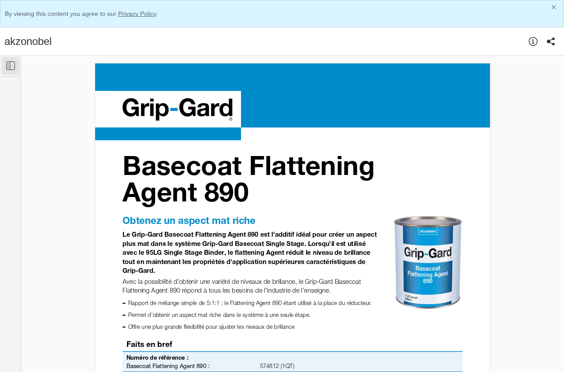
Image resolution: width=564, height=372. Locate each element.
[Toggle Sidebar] (10, 65)
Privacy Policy (137, 13)
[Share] (551, 41)
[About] (533, 41)
